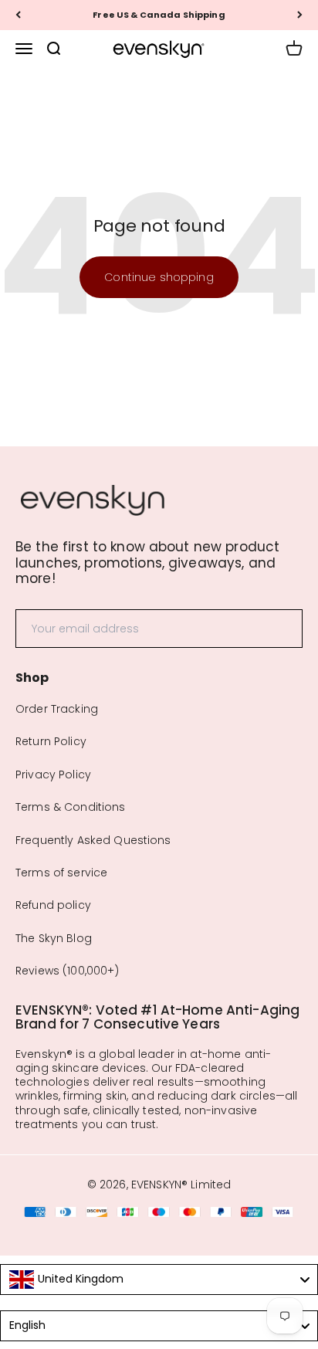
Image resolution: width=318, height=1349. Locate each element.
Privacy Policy (53, 774)
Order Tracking (56, 709)
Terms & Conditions (70, 807)
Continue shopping (158, 277)
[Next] (300, 15)
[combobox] (159, 1279)
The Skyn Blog (53, 938)
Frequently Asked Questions (93, 840)
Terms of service (61, 872)
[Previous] (18, 15)
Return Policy (50, 741)
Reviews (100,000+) (67, 970)
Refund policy (53, 905)
